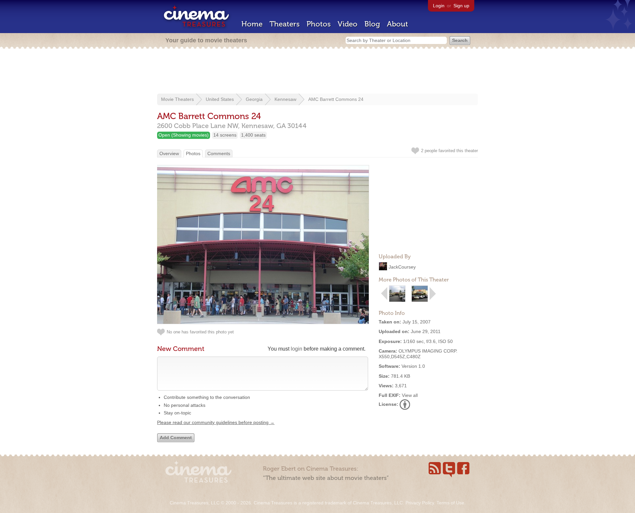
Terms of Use (450, 502)
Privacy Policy (419, 502)
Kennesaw (285, 99)
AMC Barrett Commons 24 (335, 99)
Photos (319, 24)
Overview (169, 153)
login (296, 349)
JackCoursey (402, 267)
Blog (372, 24)
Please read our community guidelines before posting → (216, 422)
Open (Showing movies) (183, 135)
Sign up (461, 5)
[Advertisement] (317, 72)
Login (438, 5)
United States (220, 99)
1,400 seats (253, 135)
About (397, 24)
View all (410, 395)
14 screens (224, 135)
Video (348, 24)
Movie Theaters (177, 99)
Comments (218, 153)
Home (252, 24)
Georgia (254, 99)
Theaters (285, 24)
